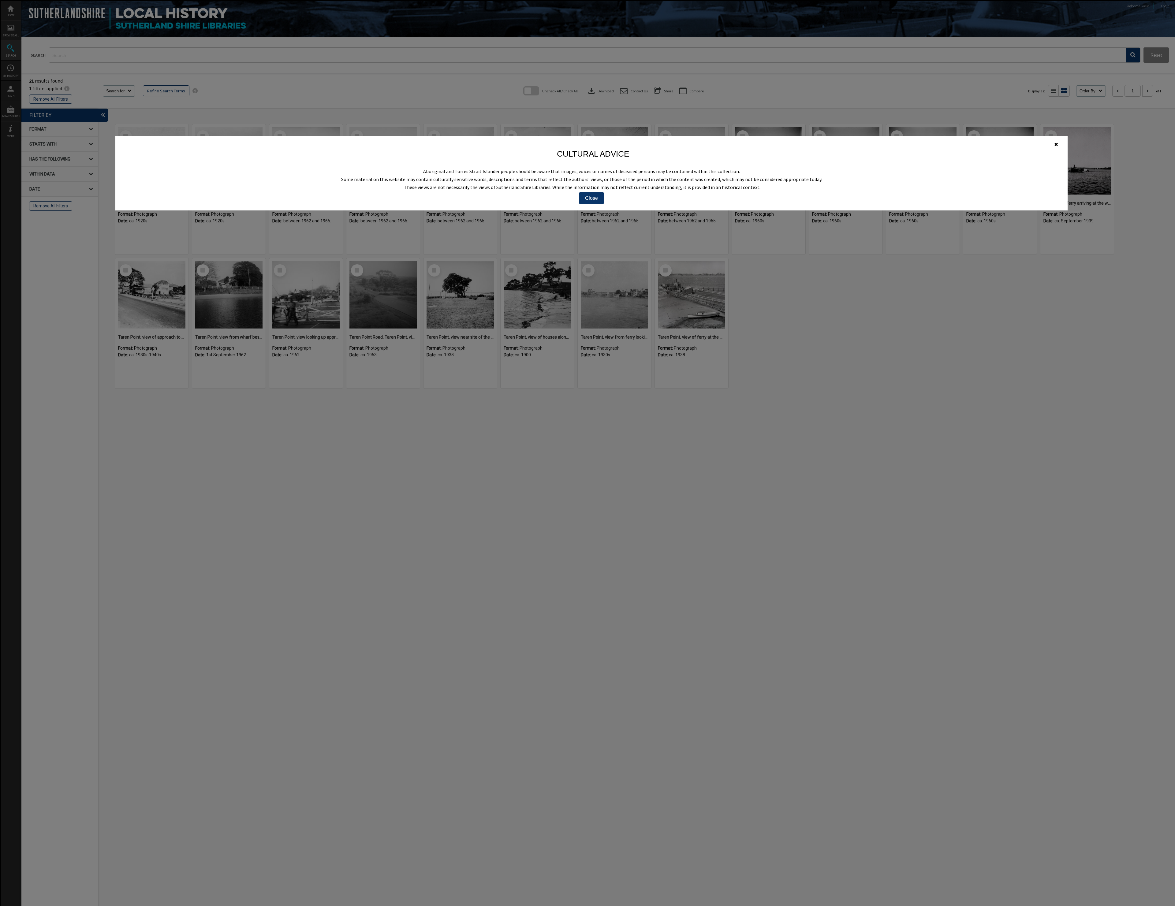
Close (591, 198)
